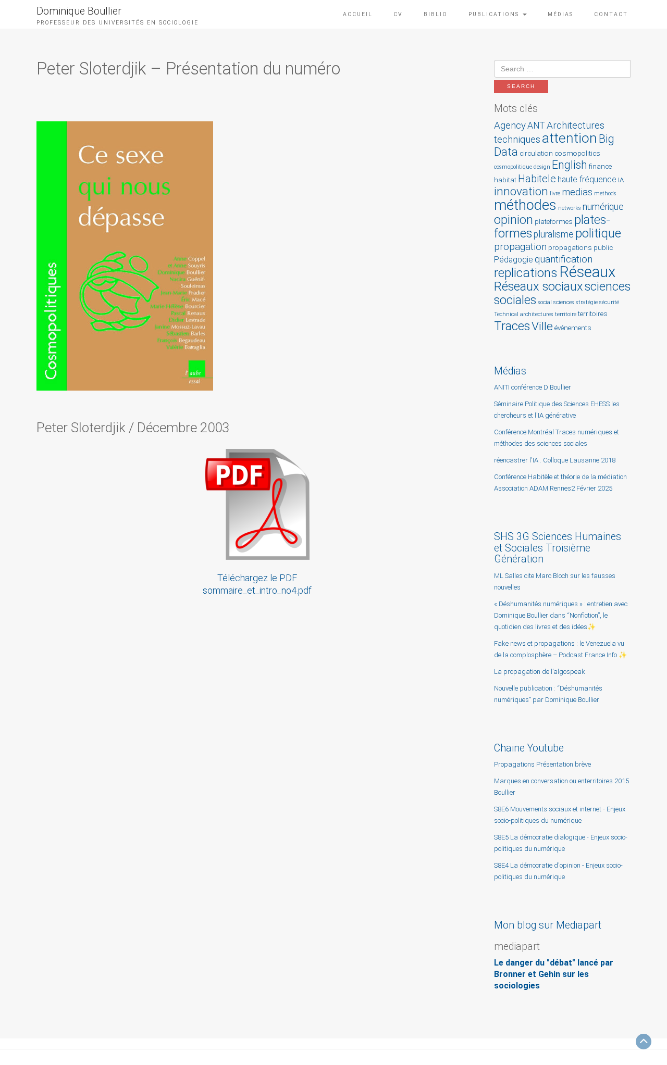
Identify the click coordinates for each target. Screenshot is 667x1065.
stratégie (587, 302)
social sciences (556, 302)
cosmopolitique (513, 167)
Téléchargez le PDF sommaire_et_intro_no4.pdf (257, 584)
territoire (565, 314)
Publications (495, 14)
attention (569, 138)
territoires (593, 314)
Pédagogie (513, 260)
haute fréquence (587, 179)
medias (577, 192)
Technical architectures (523, 314)
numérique (603, 207)
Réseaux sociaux (538, 286)
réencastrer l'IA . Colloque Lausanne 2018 (554, 460)
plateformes (554, 221)
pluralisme (554, 234)
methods (605, 193)
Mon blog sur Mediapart (547, 925)
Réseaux (587, 272)
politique (598, 233)
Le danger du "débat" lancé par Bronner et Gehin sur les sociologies (553, 974)
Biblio (436, 14)
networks (569, 208)
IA (621, 180)
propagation (520, 247)
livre (555, 193)
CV (398, 14)
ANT (536, 125)
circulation (536, 153)
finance (600, 166)
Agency (510, 125)
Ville (542, 326)
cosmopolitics (577, 153)
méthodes (525, 205)
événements (572, 328)
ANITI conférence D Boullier (532, 387)
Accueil (358, 14)
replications (526, 272)
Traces (512, 326)
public (603, 248)
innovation (521, 191)
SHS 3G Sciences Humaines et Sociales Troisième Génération (557, 548)
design (542, 167)
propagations (570, 248)
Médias (560, 14)
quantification (563, 259)
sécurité (609, 302)
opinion (513, 219)
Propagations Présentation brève (542, 764)
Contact (611, 14)
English (569, 164)
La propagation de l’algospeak (539, 671)
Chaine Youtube (529, 748)
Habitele (537, 178)
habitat (505, 180)
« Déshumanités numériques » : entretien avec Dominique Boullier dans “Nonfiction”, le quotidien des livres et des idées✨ (560, 615)
